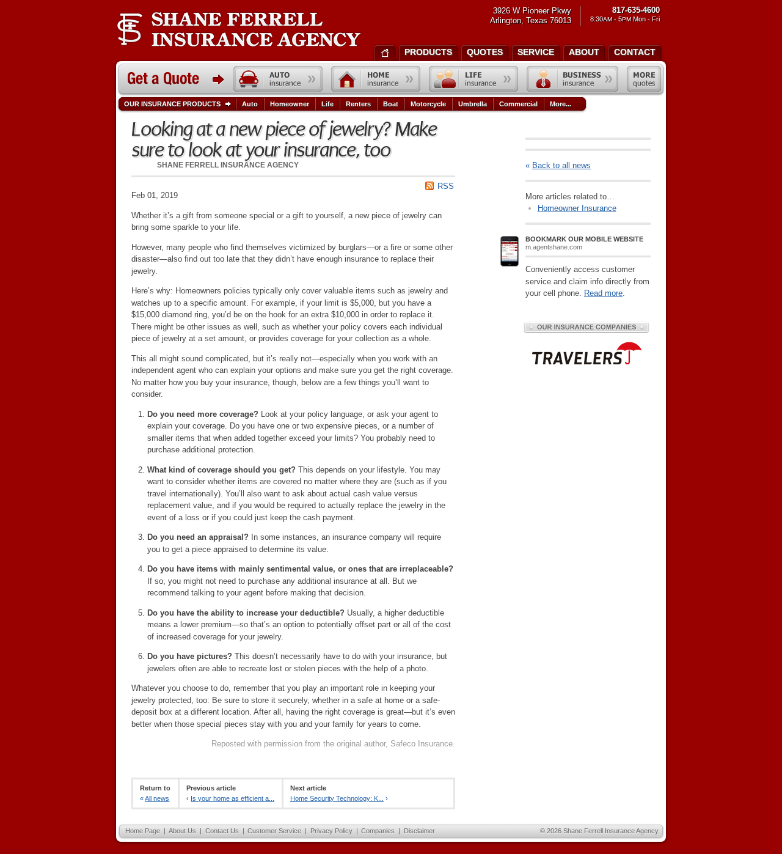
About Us (182, 830)
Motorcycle (428, 104)
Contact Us (222, 830)
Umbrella (472, 104)
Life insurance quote (473, 79)
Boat (390, 104)
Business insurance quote (572, 79)
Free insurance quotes (644, 79)
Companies (378, 830)
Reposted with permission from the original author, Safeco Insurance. (333, 743)
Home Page (142, 830)
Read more (603, 293)
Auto (250, 104)
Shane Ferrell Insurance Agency (238, 29)
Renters (358, 104)
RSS (445, 186)
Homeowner (289, 104)
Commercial (518, 104)
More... (560, 104)
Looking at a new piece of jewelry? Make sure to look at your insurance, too (283, 140)
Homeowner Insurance (577, 208)
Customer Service (274, 830)
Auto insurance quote (278, 79)
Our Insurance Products (172, 104)
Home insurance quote (375, 79)
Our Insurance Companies (586, 327)
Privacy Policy (331, 830)
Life (327, 104)
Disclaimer (419, 830)
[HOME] (385, 52)
